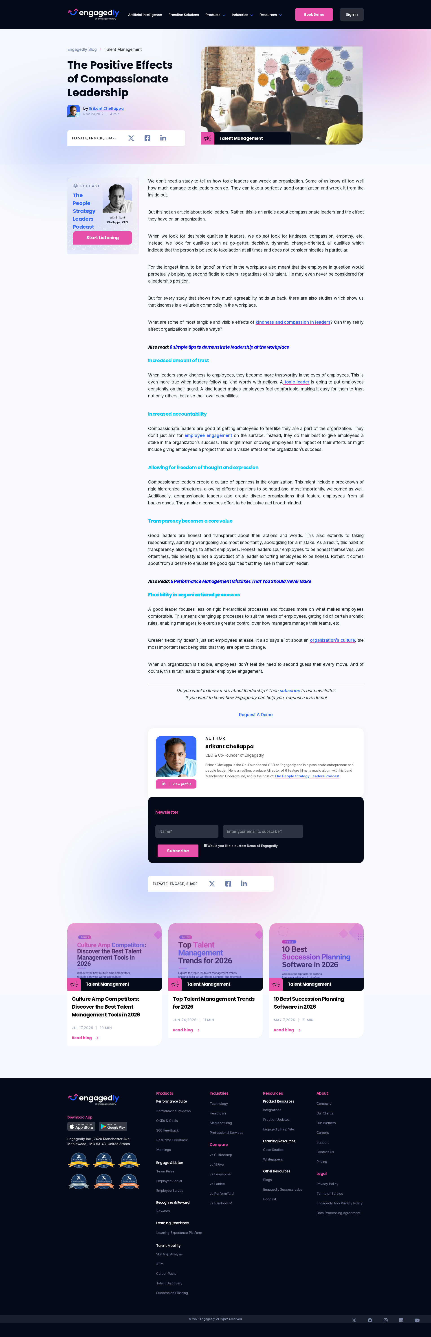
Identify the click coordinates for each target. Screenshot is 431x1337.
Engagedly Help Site (278, 1129)
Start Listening (102, 238)
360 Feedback (167, 1130)
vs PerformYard (222, 1193)
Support (323, 1142)
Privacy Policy (327, 1184)
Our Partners (326, 1123)
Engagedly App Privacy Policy (340, 1203)
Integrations (272, 1110)
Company (324, 1103)
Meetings (163, 1150)
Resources (268, 15)
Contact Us (325, 1152)
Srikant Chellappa (106, 108)
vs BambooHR (221, 1203)
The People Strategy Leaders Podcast (307, 776)
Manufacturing (221, 1123)
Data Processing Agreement (338, 1213)
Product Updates (276, 1119)
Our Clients (325, 1113)
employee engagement (208, 435)
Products (213, 15)
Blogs (267, 1180)
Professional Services (226, 1132)
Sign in (352, 14)
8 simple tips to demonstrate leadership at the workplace (229, 347)
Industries (240, 15)
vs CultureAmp (221, 1155)
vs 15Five (217, 1164)
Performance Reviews (173, 1111)
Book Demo (314, 14)
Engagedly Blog (82, 49)
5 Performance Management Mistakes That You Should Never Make (241, 581)
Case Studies (273, 1150)
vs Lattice (217, 1184)
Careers (323, 1132)
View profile (181, 784)
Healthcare (218, 1113)
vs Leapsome (220, 1174)
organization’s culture (332, 640)
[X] (354, 1320)
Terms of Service (330, 1193)
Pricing (322, 1161)
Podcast (269, 1199)
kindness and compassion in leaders (293, 322)
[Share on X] (131, 138)
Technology (219, 1103)
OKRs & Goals (167, 1121)
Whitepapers (273, 1159)
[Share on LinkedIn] (163, 138)
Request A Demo (256, 714)
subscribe (289, 690)
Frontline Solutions (184, 15)
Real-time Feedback (172, 1140)
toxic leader (296, 382)
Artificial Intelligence (145, 15)
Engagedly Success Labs (282, 1189)
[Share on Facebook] (147, 138)
